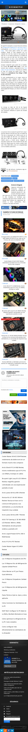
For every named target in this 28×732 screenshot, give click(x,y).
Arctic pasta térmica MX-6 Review (13, 493)
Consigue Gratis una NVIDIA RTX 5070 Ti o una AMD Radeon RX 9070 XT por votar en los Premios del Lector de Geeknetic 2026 (14, 238)
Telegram (8, 714)
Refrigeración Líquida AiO (7, 180)
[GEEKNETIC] (14, 7)
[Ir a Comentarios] (18, 42)
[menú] (2, 2)
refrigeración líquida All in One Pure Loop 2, (14, 47)
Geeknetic (5, 24)
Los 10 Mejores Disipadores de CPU (14, 559)
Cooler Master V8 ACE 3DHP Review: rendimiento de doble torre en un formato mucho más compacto (14, 262)
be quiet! (15, 178)
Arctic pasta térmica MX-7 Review (13, 515)
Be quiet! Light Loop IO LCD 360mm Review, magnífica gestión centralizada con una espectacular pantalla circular (14, 312)
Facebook (8, 706)
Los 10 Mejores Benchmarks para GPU (13, 696)
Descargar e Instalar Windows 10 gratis (13, 681)
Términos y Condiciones (9, 650)
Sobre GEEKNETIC (8, 647)
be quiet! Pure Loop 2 (19, 180)
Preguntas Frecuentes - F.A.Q (11, 652)
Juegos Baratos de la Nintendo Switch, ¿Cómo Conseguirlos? (13, 684)
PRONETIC (3, 728)
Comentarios (13, 171)
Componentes (11, 24)
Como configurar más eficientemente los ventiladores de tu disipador (14, 630)
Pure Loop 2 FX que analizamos (14, 68)
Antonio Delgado (7, 41)
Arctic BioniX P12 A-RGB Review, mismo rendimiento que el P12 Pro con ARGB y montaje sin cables (14, 287)
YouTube (8, 711)
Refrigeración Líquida (6, 178)
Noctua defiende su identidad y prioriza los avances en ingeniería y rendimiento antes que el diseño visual (14, 363)
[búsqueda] (25, 2)
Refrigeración (18, 24)
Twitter (7, 709)
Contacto (6, 655)
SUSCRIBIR (6, 721)
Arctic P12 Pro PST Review (11, 542)
